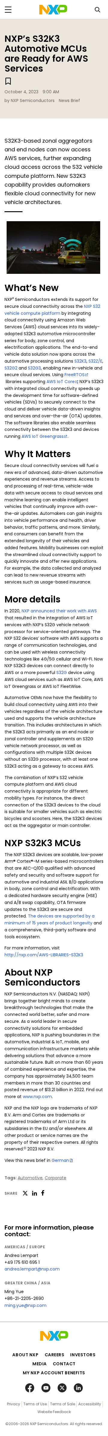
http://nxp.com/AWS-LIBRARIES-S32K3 (43, 955)
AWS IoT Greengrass (43, 436)
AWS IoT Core (60, 382)
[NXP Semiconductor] (53, 9)
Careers (54, 1355)
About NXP (25, 1355)
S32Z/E (95, 361)
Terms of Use (35, 1404)
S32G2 (10, 368)
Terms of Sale (62, 1404)
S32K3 (80, 361)
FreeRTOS (74, 375)
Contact (64, 1364)
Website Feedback (54, 1411)
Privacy (13, 1404)
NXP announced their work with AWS (59, 611)
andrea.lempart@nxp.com (32, 1269)
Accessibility (89, 1404)
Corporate (55, 1178)
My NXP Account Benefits (54, 1373)
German (60, 1160)
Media (39, 1364)
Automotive (30, 1178)
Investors (82, 1355)
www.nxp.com (37, 1097)
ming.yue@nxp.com (25, 1305)
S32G (61, 673)
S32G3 (34, 368)
